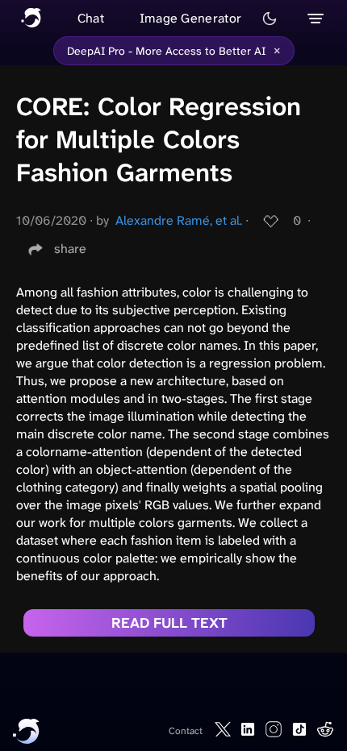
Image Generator (191, 18)
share (70, 248)
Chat (90, 18)
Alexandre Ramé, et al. (178, 220)
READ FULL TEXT (169, 623)
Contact (186, 730)
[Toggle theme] (269, 18)
